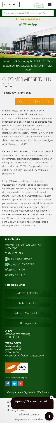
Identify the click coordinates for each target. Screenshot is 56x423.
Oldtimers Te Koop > (34, 101)
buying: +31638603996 (21, 264)
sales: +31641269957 (20, 258)
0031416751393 (30, 19)
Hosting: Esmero (16, 410)
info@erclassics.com (16, 269)
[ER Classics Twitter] (14, 384)
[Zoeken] (51, 13)
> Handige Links (15, 285)
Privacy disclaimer (29, 414)
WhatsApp (30, 24)
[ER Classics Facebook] (7, 384)
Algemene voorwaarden (29, 419)
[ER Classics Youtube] (20, 384)
